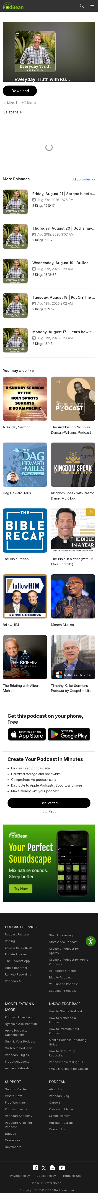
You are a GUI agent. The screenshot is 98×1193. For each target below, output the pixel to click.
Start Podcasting (61, 935)
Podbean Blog (59, 1096)
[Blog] (52, 1167)
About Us (55, 1089)
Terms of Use (72, 1175)
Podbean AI (13, 981)
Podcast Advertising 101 (66, 1062)
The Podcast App (17, 961)
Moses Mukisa (62, 625)
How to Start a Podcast (65, 1011)
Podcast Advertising (19, 1017)
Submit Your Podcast (20, 1041)
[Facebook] (35, 1167)
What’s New (13, 1096)
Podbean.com (64, 1190)
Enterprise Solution (18, 947)
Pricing (10, 941)
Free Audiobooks (17, 1061)
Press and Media (61, 1109)
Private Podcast (16, 954)
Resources (12, 1140)
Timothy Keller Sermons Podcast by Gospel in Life (71, 688)
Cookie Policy (46, 1175)
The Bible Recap (16, 559)
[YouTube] (62, 1168)
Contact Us (57, 1129)
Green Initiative (59, 1116)
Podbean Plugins (17, 1055)
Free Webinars (15, 1102)
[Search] (82, 6)
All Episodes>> (83, 179)
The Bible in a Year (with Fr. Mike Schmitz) (72, 561)
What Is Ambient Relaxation (68, 1068)
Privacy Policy (20, 1175)
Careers (55, 1102)
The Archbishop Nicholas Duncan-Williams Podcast (71, 430)
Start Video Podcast (63, 942)
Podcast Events (16, 1109)
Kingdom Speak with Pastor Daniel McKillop (72, 495)
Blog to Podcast (60, 977)
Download (20, 91)
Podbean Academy (18, 1116)
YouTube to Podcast (63, 984)
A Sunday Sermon (16, 427)
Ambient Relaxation (18, 1068)
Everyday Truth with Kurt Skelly (43, 79)
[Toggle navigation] (92, 6)
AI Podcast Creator (62, 971)
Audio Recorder (16, 968)
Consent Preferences (46, 1183)
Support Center (16, 1089)
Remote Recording (18, 974)
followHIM (11, 625)
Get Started (49, 803)
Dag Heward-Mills (17, 493)
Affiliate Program (61, 1122)
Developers (13, 1147)
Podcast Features (17, 934)
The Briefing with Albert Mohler (21, 688)
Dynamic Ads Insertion (21, 1024)
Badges (10, 1133)
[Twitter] (43, 1168)
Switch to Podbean (18, 1048)
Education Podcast (62, 990)
